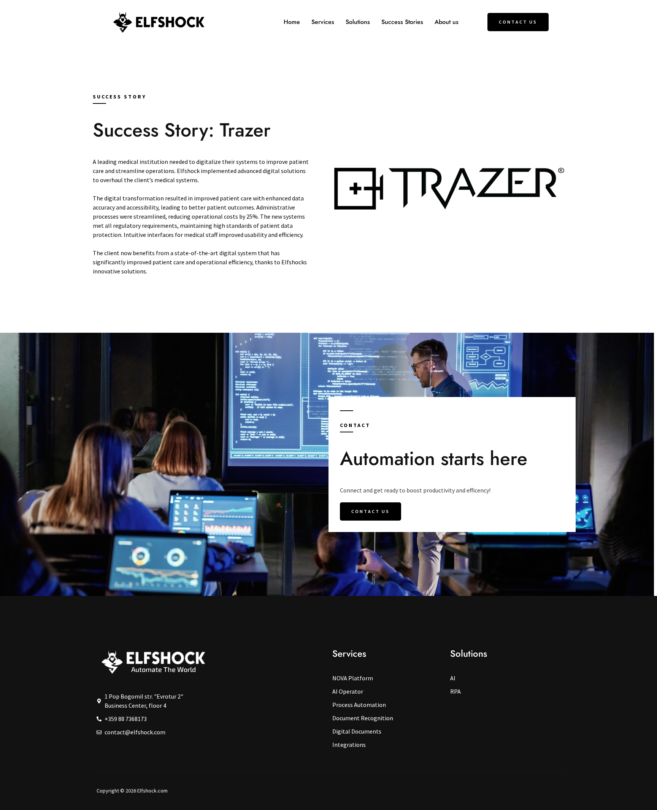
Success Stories (402, 21)
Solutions (358, 21)
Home (292, 21)
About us (447, 21)
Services (322, 21)
